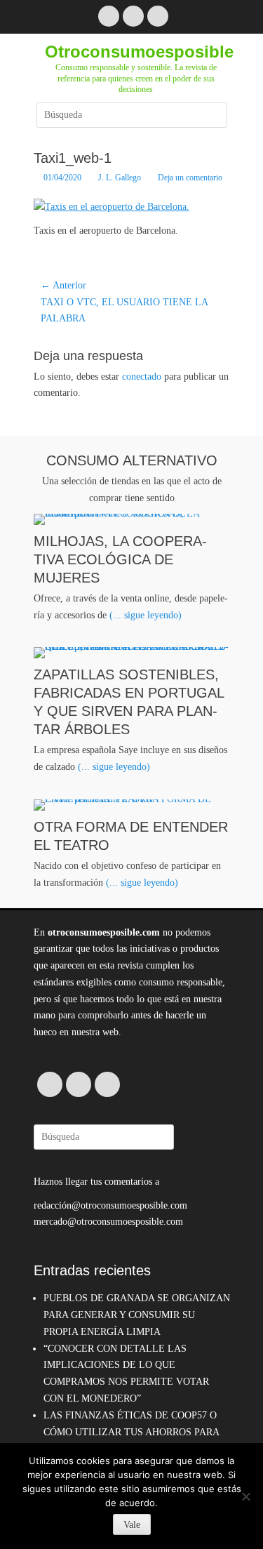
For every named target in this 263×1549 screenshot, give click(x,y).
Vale (131, 1525)
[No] (245, 1496)
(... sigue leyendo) (145, 615)
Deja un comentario (190, 177)
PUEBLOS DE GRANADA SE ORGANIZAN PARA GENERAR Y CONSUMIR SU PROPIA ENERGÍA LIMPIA (136, 1315)
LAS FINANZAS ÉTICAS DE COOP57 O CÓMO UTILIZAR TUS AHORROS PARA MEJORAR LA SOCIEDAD (131, 1432)
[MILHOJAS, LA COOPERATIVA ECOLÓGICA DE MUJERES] (132, 519)
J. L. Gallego (119, 177)
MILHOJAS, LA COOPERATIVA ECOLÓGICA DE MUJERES (120, 559)
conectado (141, 376)
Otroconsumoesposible (139, 51)
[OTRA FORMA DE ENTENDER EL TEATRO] (132, 805)
